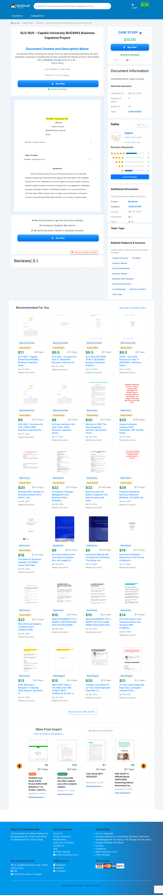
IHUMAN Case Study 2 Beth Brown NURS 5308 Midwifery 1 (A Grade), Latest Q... (38, 784)
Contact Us (58, 845)
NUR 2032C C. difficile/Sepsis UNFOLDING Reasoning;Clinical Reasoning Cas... (124, 779)
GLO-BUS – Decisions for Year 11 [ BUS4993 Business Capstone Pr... (64, 359)
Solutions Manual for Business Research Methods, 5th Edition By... (132, 494)
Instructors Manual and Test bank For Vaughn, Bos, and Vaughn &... (63, 557)
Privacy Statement (62, 836)
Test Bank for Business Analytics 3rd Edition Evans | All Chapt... (29, 562)
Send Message (130, 177)
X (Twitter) (60, 871)
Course (114, 201)
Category (115, 206)
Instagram (60, 865)
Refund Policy (59, 839)
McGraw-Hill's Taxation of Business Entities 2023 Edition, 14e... (31, 494)
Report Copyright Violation (85, 252)
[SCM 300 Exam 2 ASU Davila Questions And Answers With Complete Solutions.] (132, 593)
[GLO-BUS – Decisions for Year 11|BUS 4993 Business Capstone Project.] (30, 393)
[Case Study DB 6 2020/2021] (96, 750)
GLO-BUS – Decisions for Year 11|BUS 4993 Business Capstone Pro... (30, 427)
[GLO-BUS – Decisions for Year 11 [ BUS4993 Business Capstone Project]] (64, 326)
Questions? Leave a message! (27, 874)
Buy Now (60, 83)
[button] (19, 766)
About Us (57, 833)
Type (113, 111)
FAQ (15, 871)
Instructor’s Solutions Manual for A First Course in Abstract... (132, 557)
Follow (143, 125)
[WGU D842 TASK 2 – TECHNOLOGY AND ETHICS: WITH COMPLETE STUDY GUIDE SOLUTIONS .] (64, 659)
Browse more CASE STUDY (81, 711)
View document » (37, 797)
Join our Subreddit (104, 833)
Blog (55, 848)
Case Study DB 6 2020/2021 (94, 775)
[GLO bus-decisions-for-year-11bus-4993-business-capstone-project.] (64, 393)
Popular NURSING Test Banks (110, 842)
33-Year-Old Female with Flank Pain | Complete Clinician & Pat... (131, 688)
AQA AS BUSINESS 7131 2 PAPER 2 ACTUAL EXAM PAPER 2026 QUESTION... (98, 622)
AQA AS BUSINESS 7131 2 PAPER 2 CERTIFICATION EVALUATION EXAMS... (64, 622)
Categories (36, 15)
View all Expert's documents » (48, 734)
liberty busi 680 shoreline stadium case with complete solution (67, 782)
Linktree (59, 868)
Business (16, 23)
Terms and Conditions (63, 842)
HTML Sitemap (62, 851)
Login (134, 7)
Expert (129, 133)
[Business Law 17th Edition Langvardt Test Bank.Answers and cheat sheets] (98, 461)
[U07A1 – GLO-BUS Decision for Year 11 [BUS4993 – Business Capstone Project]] (132, 326)
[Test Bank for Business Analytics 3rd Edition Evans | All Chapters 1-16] (30, 529)
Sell (146, 4)
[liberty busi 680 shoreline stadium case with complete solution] (67, 750)
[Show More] (57, 63)
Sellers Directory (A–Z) (66, 854)
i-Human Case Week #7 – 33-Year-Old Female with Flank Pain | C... (98, 688)
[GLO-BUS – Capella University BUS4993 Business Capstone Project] (30, 326)
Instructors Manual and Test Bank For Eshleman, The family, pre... (98, 557)
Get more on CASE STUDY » (133, 308)
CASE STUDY (28, 23)
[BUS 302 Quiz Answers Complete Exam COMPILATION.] (30, 593)
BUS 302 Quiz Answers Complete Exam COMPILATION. (29, 627)
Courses (16, 15)
